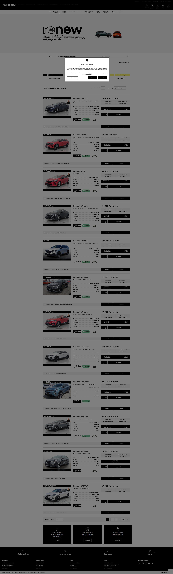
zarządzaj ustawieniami (72, 77)
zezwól (102, 77)
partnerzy (75, 68)
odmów (92, 77)
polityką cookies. (88, 74)
